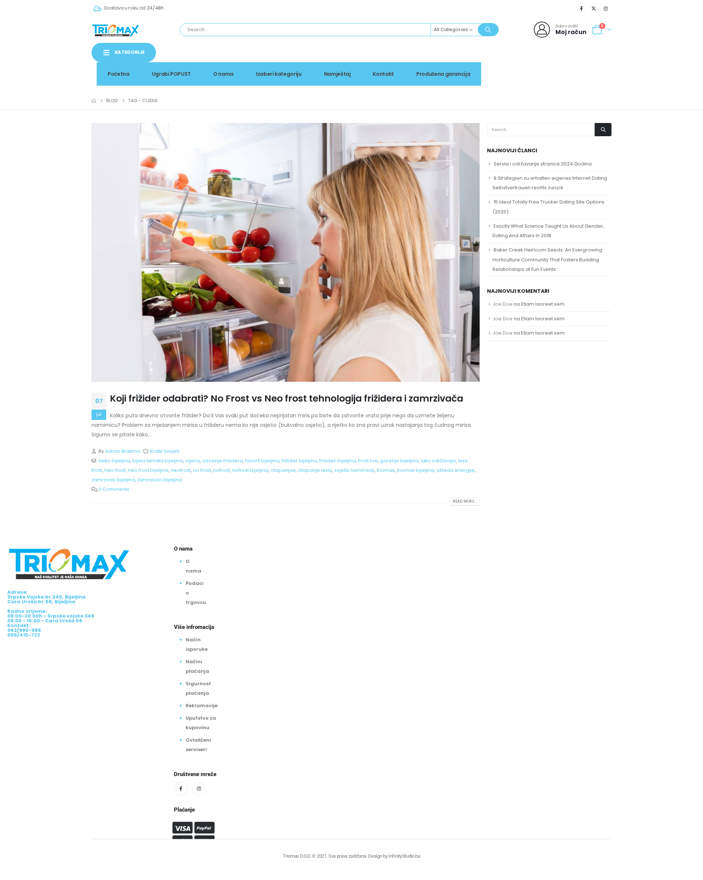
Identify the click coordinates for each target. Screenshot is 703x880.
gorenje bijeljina (399, 461)
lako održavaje (438, 461)
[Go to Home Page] (94, 100)
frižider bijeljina (299, 461)
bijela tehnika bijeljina (157, 461)
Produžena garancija (443, 74)
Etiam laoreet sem (543, 304)
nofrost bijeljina (250, 470)
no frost (202, 470)
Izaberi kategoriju (279, 74)
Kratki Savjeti (164, 451)
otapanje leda (315, 470)
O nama (223, 74)
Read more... (464, 501)
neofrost (181, 470)
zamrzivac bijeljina (113, 480)
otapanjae (283, 470)
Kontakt (383, 74)
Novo (592, 59)
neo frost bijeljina (148, 470)
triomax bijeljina (415, 470)
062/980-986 (588, 67)
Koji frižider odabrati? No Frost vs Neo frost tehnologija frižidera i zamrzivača (286, 398)
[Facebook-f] (181, 789)
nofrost (221, 470)
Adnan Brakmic (123, 451)
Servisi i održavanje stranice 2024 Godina (543, 163)
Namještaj (337, 74)
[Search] (488, 29)
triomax (386, 470)
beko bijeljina (114, 461)
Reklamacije (201, 705)
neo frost (115, 470)
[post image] (286, 252)
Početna (119, 74)
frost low (368, 461)
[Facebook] (581, 8)
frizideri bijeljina (337, 461)
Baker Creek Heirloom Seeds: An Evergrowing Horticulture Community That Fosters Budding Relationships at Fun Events (547, 259)
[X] (594, 8)
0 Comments (113, 489)
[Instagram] (606, 8)
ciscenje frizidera (222, 461)
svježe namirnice (354, 470)
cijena (192, 461)
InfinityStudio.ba (404, 856)
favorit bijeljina (262, 461)
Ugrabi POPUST (171, 74)
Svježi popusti (550, 59)
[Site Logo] (116, 29)
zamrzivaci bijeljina (159, 480)
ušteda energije (455, 470)
